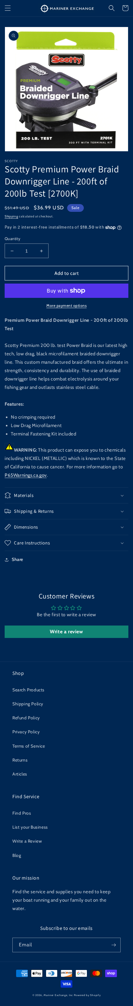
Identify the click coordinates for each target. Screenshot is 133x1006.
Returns (20, 760)
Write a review (66, 632)
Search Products (28, 690)
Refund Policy (26, 718)
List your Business (30, 827)
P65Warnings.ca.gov (26, 475)
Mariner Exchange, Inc (58, 995)
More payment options (66, 305)
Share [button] (17, 559)
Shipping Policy (27, 704)
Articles (19, 774)
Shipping (11, 216)
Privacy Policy (26, 732)
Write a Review (27, 841)
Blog (16, 855)
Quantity (12, 238)
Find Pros (21, 813)
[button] (8, 8)
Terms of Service (28, 746)
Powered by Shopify (87, 995)
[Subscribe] (113, 945)
